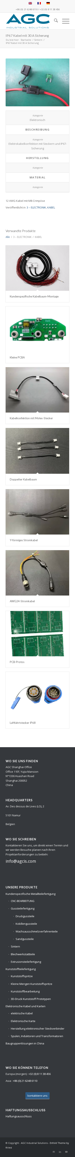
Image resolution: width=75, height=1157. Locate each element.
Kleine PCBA (17, 357)
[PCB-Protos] (37, 633)
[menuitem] (54, 21)
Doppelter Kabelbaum (23, 479)
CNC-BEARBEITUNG (22, 901)
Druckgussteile (25, 916)
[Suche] (54, 21)
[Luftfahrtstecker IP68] (37, 694)
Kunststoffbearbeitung (25, 991)
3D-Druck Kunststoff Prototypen (31, 999)
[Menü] (63, 21)
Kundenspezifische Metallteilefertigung (30, 894)
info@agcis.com (21, 861)
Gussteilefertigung (22, 908)
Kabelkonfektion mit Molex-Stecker (31, 418)
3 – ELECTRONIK (36, 207)
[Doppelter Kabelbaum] (37, 451)
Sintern (15, 946)
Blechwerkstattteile (23, 954)
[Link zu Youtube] (66, 1152)
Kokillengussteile (26, 924)
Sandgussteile (25, 939)
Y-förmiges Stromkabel (24, 540)
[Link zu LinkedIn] (60, 1152)
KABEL (51, 207)
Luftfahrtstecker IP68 (23, 722)
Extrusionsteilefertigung (26, 962)
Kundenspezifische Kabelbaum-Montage (34, 296)
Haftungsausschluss (19, 1116)
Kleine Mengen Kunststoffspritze (31, 984)
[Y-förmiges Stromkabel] (37, 512)
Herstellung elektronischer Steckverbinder (37, 1028)
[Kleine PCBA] (37, 329)
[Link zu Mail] (54, 1152)
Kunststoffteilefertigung (21, 969)
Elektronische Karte (23, 1021)
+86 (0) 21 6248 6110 (27, 9)
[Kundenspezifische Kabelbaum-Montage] (37, 268)
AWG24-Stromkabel (22, 601)
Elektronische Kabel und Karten (25, 1006)
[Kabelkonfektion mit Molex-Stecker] (37, 390)
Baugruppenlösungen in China (25, 1043)
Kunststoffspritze (22, 976)
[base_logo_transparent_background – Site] (31, 21)
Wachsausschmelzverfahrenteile (37, 931)
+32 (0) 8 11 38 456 (50, 9)
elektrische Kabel (22, 1013)
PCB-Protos (17, 662)
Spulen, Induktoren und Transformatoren (37, 1036)
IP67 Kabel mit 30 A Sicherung (27, 35)
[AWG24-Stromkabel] (37, 573)
